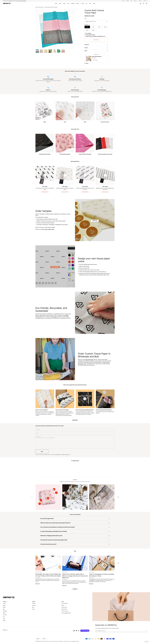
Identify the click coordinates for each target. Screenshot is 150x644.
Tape (4, 618)
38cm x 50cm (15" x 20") (91, 21)
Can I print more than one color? (48, 544)
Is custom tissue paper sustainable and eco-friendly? (53, 531)
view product (45, 191)
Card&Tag (5, 611)
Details (86, 50)
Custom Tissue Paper (39, 7)
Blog (33, 607)
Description (87, 44)
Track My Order (65, 603)
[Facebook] (74, 630)
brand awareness (89, 359)
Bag (3, 609)
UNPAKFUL (38, 641)
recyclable (65, 315)
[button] (56, 3)
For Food (5, 614)
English (145, 0)
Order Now (94, 220)
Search (63, 605)
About (135, 0)
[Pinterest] (76, 630)
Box (3, 616)
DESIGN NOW (96, 39)
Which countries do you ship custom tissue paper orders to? (55, 522)
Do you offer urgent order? (47, 518)
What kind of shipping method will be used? (51, 535)
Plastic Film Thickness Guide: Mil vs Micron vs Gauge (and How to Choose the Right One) (75, 575)
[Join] (146, 631)
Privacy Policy (57, 454)
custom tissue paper (22, 0)
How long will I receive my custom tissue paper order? (53, 539)
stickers (10, 0)
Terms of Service (65, 454)
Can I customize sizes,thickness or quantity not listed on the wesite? (57, 527)
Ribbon (4, 613)
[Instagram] (78, 630)
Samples (34, 605)
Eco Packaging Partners (66, 613)
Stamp (4, 620)
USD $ (140, 0)
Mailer (4, 605)
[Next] (118, 497)
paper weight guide (49, 229)
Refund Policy (64, 609)
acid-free (54, 316)
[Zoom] (38, 47)
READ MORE (75, 420)
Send (42, 451)
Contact (33, 603)
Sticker (4, 607)
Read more (37, 583)
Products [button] (4, 601)
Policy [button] (63, 601)
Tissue (4, 603)
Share (87, 63)
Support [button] (33, 601)
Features (86, 47)
